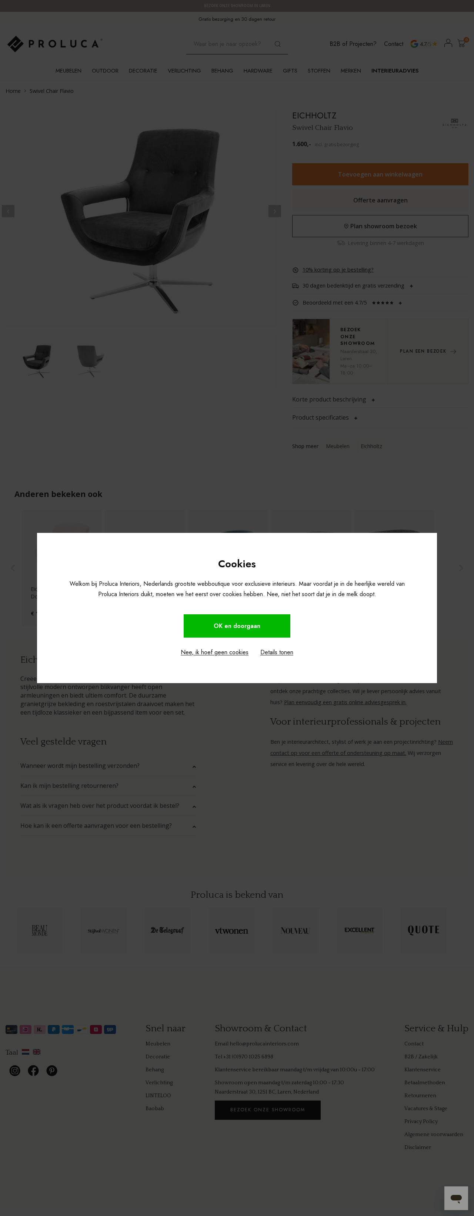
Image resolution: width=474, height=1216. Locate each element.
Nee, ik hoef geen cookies (214, 652)
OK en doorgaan (237, 626)
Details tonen (276, 652)
